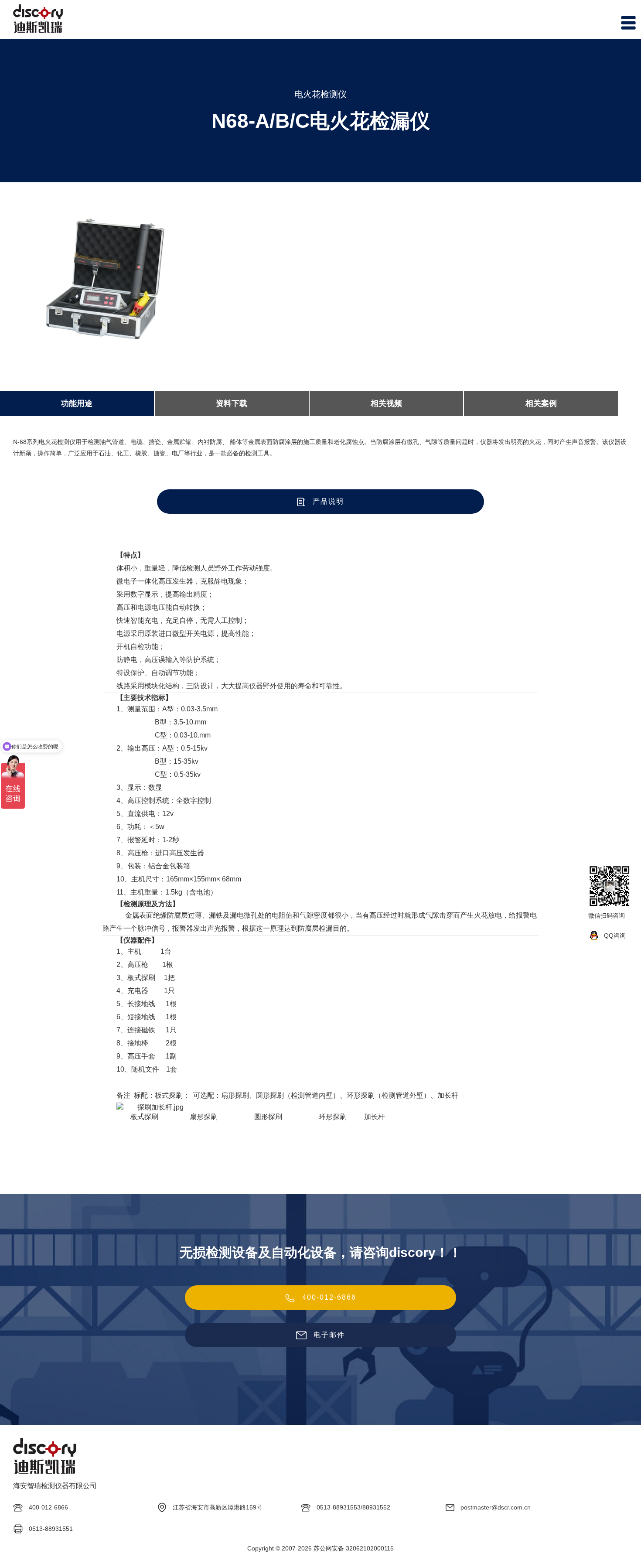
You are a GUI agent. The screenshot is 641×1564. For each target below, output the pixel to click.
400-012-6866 (329, 1297)
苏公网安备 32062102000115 (354, 1548)
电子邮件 (329, 1335)
